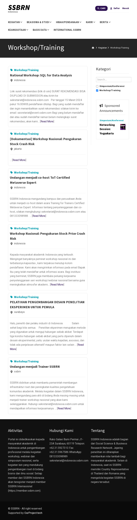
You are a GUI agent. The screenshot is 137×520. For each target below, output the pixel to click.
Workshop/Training (109, 90)
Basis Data (40, 30)
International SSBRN (67, 30)
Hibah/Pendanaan (67, 22)
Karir (89, 22)
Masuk (125, 8)
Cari (102, 8)
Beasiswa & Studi (38, 22)
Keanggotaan (17, 30)
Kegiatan (14, 22)
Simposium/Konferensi (111, 86)
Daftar (116, 8)
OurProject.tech (33, 512)
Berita (104, 22)
